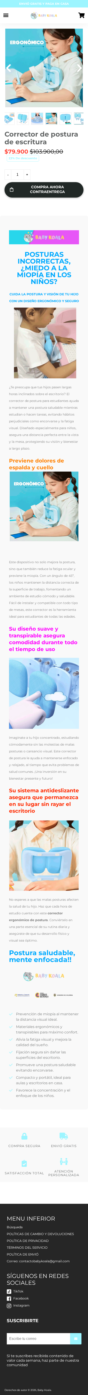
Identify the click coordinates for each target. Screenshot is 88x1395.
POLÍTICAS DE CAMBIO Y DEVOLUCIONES (40, 1234)
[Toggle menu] (5, 15)
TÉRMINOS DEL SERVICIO (27, 1248)
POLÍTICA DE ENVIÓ (23, 1254)
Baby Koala (44, 1390)
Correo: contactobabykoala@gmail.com (38, 1261)
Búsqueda (15, 1227)
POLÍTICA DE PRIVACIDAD (28, 1241)
